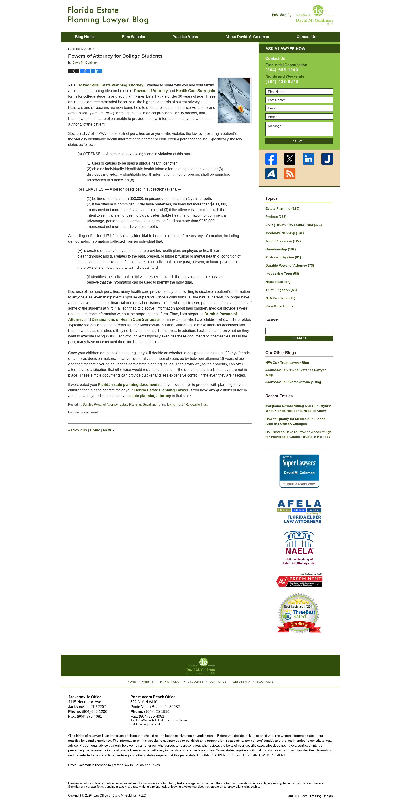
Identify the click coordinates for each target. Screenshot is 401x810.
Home (95, 430)
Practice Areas (185, 37)
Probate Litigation (283, 257)
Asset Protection (283, 241)
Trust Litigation (281, 290)
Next (108, 430)
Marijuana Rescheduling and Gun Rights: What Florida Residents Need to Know (298, 408)
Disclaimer (195, 681)
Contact (306, 37)
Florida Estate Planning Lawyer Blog (108, 15)
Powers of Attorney (151, 91)
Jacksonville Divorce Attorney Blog (293, 382)
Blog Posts (265, 681)
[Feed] (290, 173)
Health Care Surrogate (195, 91)
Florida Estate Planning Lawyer (161, 390)
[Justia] (327, 159)
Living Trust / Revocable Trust (187, 404)
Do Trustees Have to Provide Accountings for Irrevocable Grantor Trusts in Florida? (298, 434)
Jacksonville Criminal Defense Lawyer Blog (295, 372)
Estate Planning (130, 404)
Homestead (277, 282)
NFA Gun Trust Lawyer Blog (287, 362)
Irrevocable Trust (282, 273)
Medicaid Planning (284, 233)
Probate (276, 216)
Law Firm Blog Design (310, 796)
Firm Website (133, 37)
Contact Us (218, 681)
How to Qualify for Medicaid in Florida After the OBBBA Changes (295, 421)
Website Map (241, 681)
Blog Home (85, 37)
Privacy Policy (170, 681)
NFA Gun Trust (280, 298)
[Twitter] (290, 159)
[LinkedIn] (308, 159)
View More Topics (279, 306)
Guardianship (151, 404)
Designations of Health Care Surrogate (126, 319)
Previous (77, 430)
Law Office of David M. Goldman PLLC (120, 795)
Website (147, 681)
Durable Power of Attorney (100, 404)
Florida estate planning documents (128, 385)
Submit (299, 141)
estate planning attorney (149, 396)
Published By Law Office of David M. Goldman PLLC (302, 15)
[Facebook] (271, 159)
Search (299, 338)
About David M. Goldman (247, 37)
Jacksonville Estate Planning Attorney (110, 85)
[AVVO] (271, 173)
